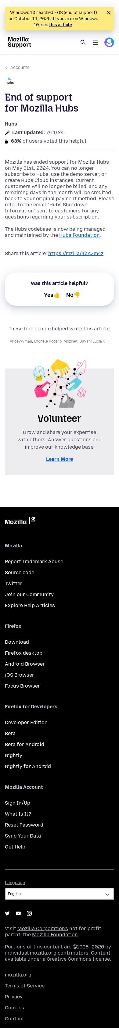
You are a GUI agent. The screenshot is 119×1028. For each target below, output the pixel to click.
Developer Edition (26, 722)
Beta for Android (24, 744)
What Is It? (18, 814)
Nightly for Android (28, 766)
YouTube (18, 913)
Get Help (15, 847)
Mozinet (70, 341)
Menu (96, 42)
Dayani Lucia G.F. (94, 341)
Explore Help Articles (30, 605)
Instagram (29, 913)
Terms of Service (25, 986)
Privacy (14, 997)
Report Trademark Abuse (34, 561)
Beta (10, 733)
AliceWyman (21, 341)
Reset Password (24, 825)
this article (60, 24)
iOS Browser (19, 675)
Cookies (14, 1008)
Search (83, 42)
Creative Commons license (78, 959)
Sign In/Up (17, 803)
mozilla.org (18, 975)
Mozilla (20, 522)
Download (17, 642)
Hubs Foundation (79, 235)
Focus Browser (22, 686)
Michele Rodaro (48, 341)
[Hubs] (59, 81)
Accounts (20, 67)
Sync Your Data (23, 836)
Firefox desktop (23, 653)
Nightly (13, 755)
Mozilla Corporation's (42, 928)
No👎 (73, 295)
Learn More (59, 459)
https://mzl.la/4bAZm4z (75, 253)
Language (15, 882)
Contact (14, 1019)
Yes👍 (52, 295)
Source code (19, 572)
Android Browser (25, 664)
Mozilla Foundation (55, 934)
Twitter (13, 583)
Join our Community (29, 594)
